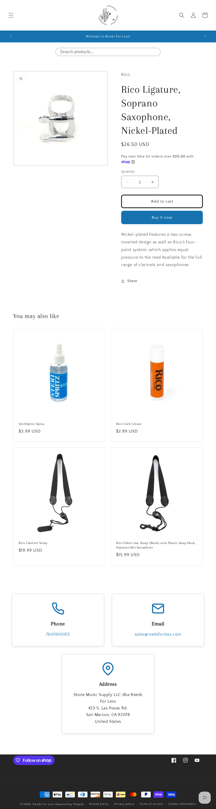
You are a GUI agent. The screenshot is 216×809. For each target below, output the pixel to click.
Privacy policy (124, 804)
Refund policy (99, 804)
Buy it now (162, 217)
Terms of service (151, 804)
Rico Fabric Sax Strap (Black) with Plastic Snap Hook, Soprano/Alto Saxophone (156, 545)
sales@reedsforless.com (158, 634)
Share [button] (132, 281)
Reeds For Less (43, 804)
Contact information (182, 804)
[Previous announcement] (10, 36)
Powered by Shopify (69, 804)
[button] (11, 15)
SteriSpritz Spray (32, 424)
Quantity (128, 171)
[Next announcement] (205, 36)
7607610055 (58, 634)
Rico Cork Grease (129, 424)
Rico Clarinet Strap (33, 543)
